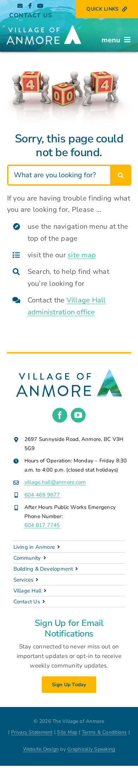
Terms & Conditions (104, 732)
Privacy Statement (31, 732)
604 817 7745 (42, 525)
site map (82, 255)
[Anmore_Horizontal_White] (44, 25)
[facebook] (59, 415)
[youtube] (78, 415)
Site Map (67, 732)
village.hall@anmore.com (55, 482)
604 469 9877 (42, 494)
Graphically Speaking (91, 749)
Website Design (41, 749)
